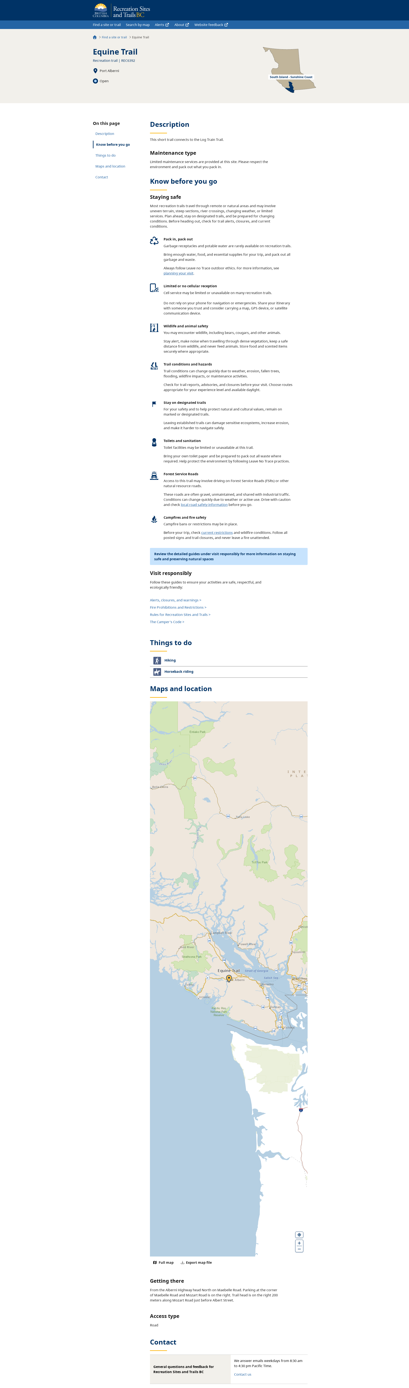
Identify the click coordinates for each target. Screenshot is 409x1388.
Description (104, 133)
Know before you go (113, 144)
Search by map (138, 24)
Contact (101, 177)
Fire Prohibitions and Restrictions (177, 607)
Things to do (105, 155)
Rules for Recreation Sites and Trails (179, 614)
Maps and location (110, 166)
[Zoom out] (299, 1249)
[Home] (95, 38)
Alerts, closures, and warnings (174, 600)
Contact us (242, 1374)
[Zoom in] (299, 1243)
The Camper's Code (165, 622)
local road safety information (204, 504)
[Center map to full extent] (299, 1235)
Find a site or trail (107, 24)
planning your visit (178, 273)
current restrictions (217, 532)
